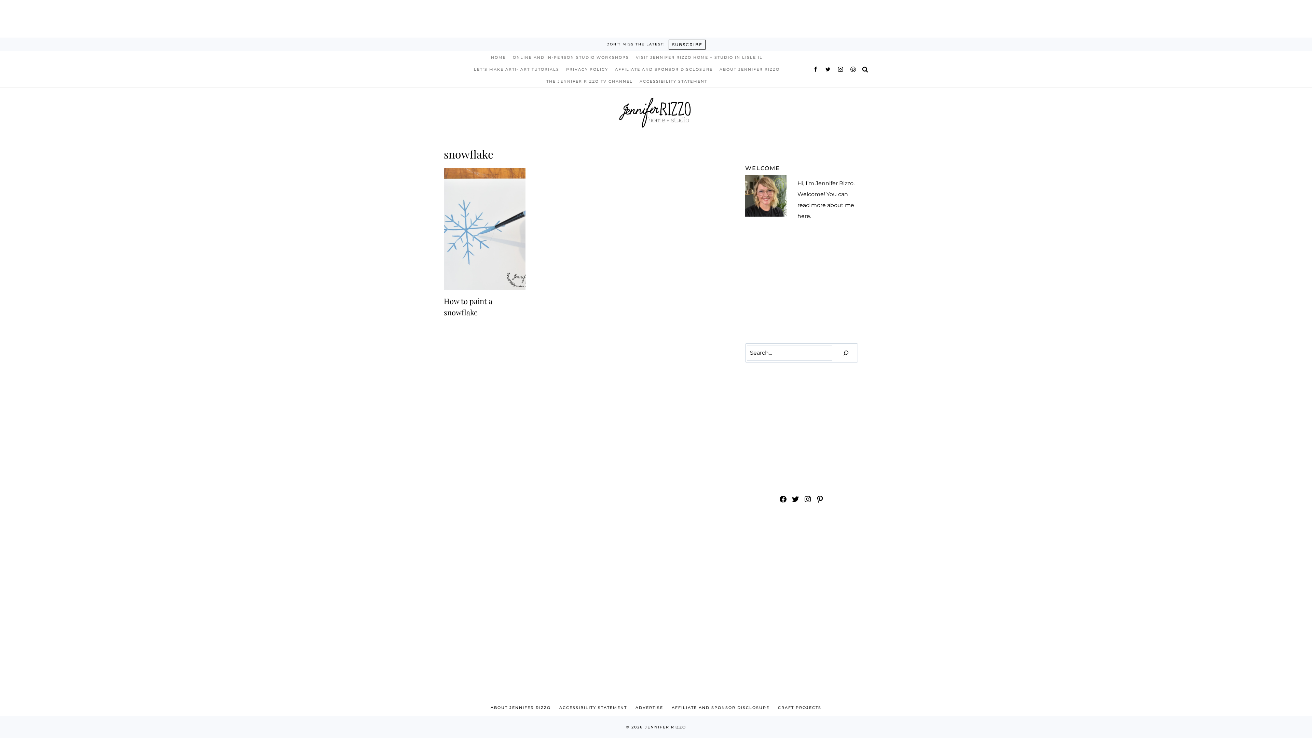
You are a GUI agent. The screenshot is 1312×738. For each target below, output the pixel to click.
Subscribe (687, 44)
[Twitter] (827, 69)
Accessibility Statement (673, 81)
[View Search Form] (865, 69)
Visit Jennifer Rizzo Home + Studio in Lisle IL (699, 57)
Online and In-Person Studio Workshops (571, 57)
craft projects (799, 707)
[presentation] (484, 229)
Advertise (649, 707)
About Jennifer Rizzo (750, 69)
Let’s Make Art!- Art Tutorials (516, 69)
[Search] (846, 353)
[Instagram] (840, 69)
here (803, 216)
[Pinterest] (853, 69)
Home (498, 57)
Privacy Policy (587, 69)
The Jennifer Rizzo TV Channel (589, 81)
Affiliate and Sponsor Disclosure (664, 69)
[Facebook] (815, 69)
